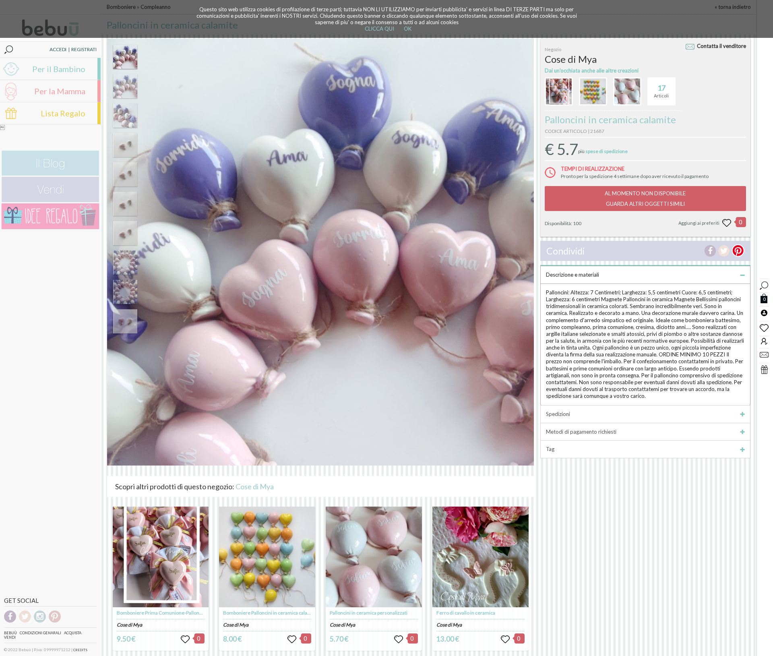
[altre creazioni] (559, 91)
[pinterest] (55, 621)
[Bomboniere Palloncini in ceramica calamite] (267, 557)
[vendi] (50, 200)
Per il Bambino (58, 69)
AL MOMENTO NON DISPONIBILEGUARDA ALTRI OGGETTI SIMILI (645, 198)
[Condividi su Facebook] (710, 251)
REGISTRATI (84, 49)
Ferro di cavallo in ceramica (465, 613)
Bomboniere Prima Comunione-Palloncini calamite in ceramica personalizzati (200, 613)
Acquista (72, 633)
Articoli (661, 90)
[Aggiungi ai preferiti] (726, 223)
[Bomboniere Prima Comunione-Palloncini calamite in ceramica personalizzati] (161, 557)
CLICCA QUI (379, 28)
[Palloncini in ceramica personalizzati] (374, 557)
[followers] (764, 341)
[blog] (50, 174)
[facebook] (10, 621)
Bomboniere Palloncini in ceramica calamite (270, 613)
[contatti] (764, 354)
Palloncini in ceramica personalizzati (368, 613)
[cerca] (764, 284)
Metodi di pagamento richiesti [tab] (581, 431)
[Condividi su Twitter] (724, 251)
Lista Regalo (63, 113)
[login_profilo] (764, 312)
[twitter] (25, 621)
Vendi (10, 637)
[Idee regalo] (50, 227)
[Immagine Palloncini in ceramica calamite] (125, 57)
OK (407, 28)
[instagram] (40, 621)
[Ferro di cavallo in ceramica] (480, 557)
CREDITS (80, 650)
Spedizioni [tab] (558, 414)
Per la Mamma (59, 91)
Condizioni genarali (40, 633)
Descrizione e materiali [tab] (572, 274)
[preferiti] (764, 327)
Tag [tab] (550, 449)
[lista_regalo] (764, 369)
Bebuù (10, 633)
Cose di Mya (255, 486)
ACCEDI (58, 49)
